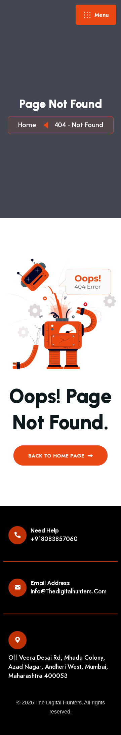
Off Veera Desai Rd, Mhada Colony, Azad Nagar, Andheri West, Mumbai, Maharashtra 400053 (58, 666)
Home (28, 125)
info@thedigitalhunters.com (69, 591)
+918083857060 (54, 539)
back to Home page (57, 456)
